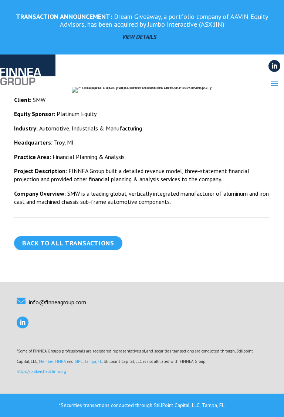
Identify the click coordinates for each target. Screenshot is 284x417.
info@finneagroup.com (57, 302)
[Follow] (274, 66)
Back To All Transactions (68, 243)
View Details (139, 36)
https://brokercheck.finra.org (41, 371)
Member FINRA (52, 361)
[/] (27, 75)
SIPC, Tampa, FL (88, 361)
